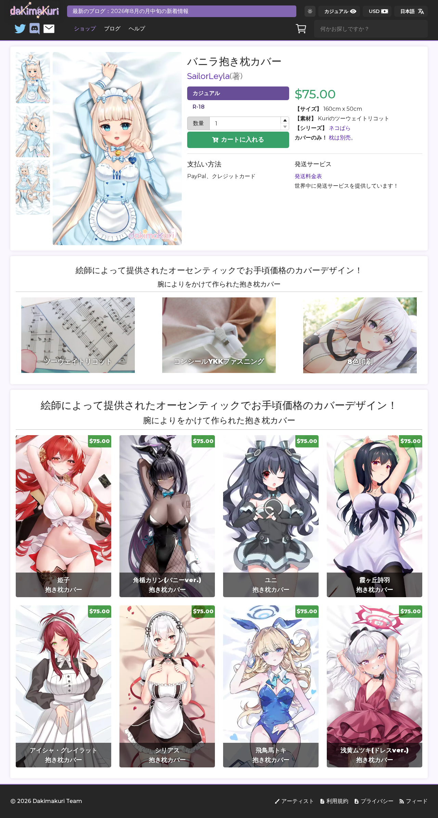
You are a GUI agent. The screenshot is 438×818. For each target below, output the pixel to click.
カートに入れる (242, 139)
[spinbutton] (249, 123)
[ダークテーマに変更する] (310, 11)
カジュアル (206, 93)
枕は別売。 (342, 137)
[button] (285, 120)
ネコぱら (340, 128)
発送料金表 (308, 176)
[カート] (301, 29)
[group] (63, 516)
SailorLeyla (208, 76)
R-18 (199, 107)
